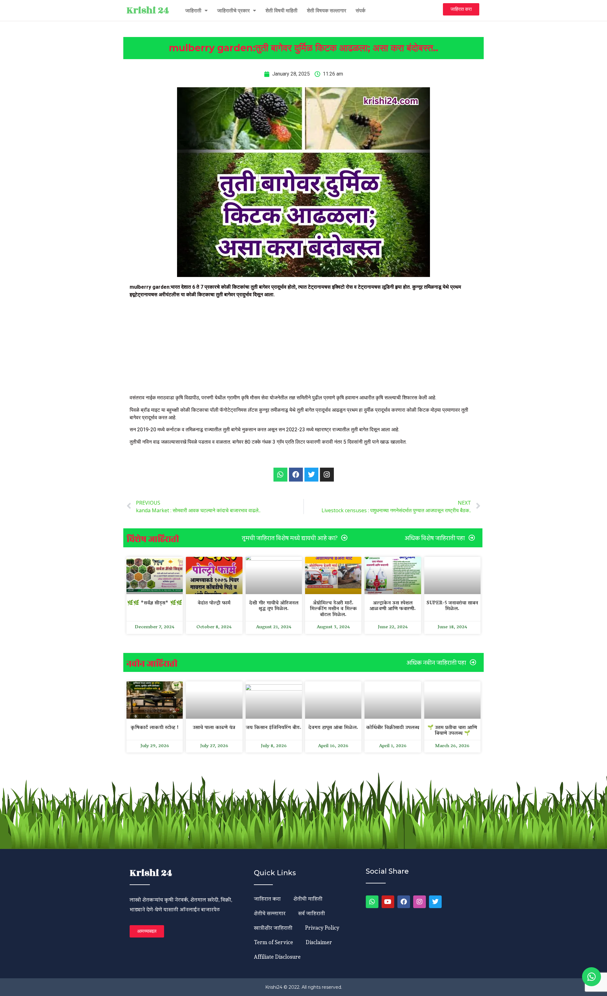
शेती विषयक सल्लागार (326, 10)
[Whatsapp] (280, 475)
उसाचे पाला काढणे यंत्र (214, 728)
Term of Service (273, 942)
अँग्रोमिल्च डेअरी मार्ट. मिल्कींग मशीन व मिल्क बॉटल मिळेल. (333, 609)
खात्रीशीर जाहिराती (273, 927)
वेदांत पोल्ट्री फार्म (214, 603)
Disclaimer (319, 942)
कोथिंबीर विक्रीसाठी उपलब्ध (392, 728)
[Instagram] (419, 901)
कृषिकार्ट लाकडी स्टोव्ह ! (155, 728)
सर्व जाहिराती (311, 913)
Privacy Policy (322, 927)
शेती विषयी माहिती (281, 10)
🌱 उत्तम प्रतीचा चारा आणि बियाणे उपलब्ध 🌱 (452, 731)
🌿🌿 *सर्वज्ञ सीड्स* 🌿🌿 (154, 603)
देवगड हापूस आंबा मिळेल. (333, 728)
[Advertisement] (303, 347)
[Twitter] (435, 901)
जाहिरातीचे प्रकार (233, 10)
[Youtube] (388, 901)
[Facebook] (403, 901)
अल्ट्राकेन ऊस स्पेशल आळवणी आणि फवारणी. (393, 606)
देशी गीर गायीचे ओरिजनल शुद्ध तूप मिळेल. (273, 606)
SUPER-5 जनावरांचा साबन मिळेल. (452, 606)
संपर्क (360, 10)
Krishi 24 (147, 10)
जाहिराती (193, 10)
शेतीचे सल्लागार (269, 913)
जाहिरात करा (267, 898)
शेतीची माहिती (307, 898)
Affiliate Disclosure (277, 956)
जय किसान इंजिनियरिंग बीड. (273, 728)
